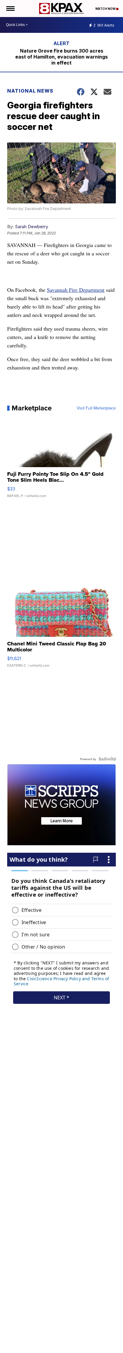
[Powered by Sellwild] (107, 759)
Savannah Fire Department (75, 289)
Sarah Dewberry (31, 226)
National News (30, 91)
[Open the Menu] (10, 8)
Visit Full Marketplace (96, 408)
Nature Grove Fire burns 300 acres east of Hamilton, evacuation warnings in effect (61, 57)
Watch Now (105, 8)
